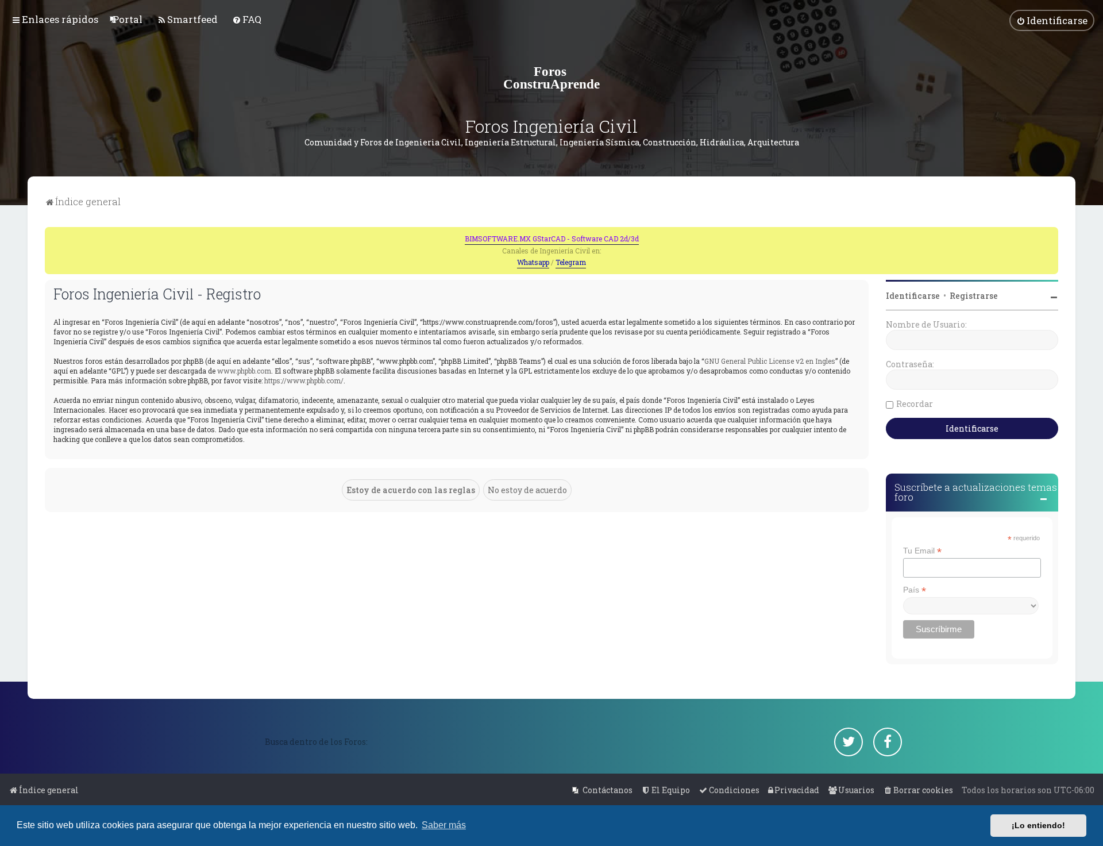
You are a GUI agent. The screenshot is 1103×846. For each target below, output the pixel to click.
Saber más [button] (444, 825)
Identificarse (913, 295)
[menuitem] (127, 19)
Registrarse (974, 295)
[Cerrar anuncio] (1051, 234)
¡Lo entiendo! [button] (1038, 825)
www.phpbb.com (244, 370)
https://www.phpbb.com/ (304, 380)
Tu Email (922, 550)
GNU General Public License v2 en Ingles (769, 361)
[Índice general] (551, 77)
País (914, 589)
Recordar (914, 403)
